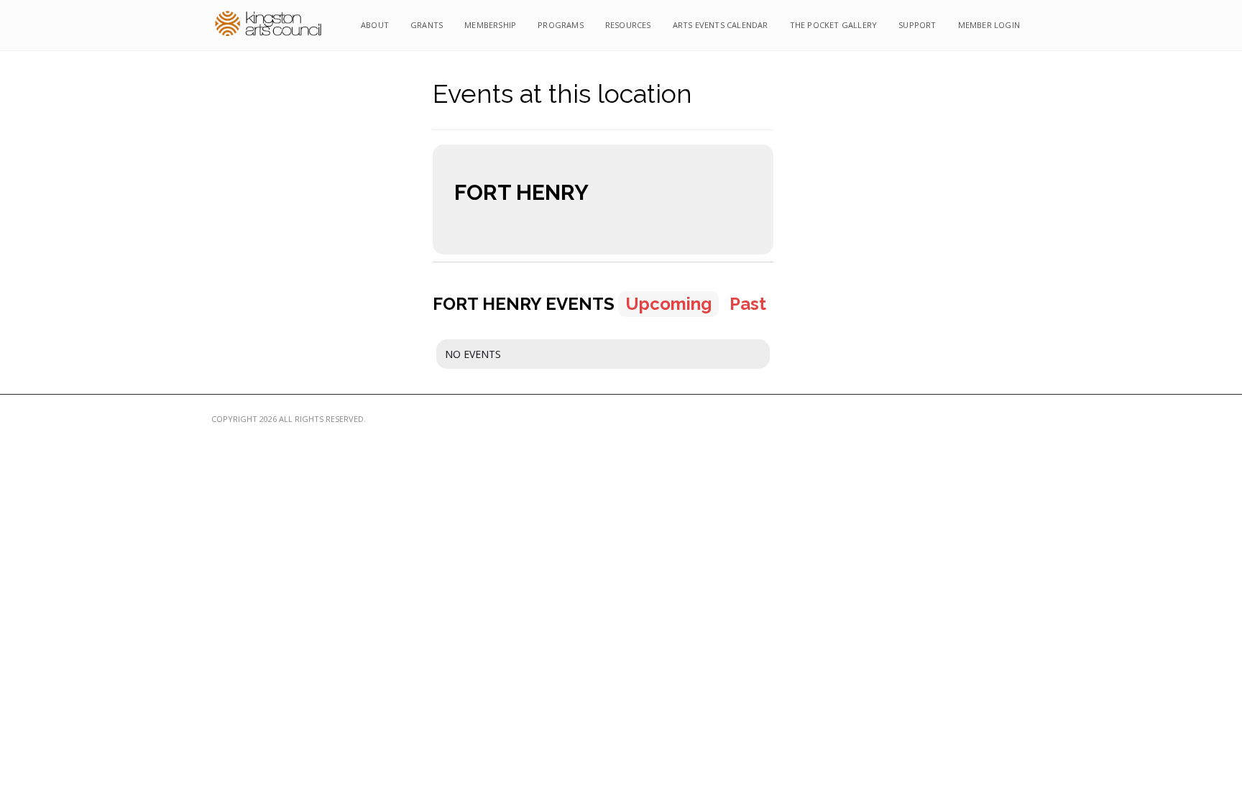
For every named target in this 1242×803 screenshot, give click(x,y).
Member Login (989, 24)
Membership (490, 24)
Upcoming (668, 303)
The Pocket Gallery (834, 24)
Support (917, 24)
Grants (426, 24)
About (375, 24)
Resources (628, 24)
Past (748, 303)
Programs (561, 24)
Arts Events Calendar (720, 24)
